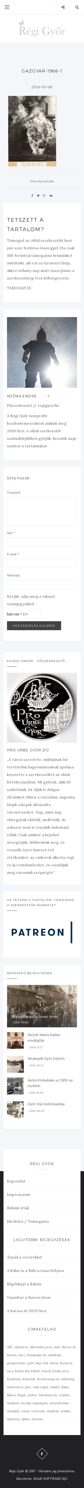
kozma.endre (22, 396)
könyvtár (28, 1379)
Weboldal (13, 575)
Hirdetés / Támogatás (28, 1221)
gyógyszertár (16, 1363)
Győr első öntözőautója (46, 1104)
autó (57, 1347)
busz (21, 1355)
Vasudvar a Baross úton (28, 1297)
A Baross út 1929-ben (26, 1310)
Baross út (69, 1347)
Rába (64, 1387)
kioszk (46, 1371)
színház (64, 1395)
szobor (32, 1395)
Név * (11, 533)
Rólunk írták (18, 1208)
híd (45, 1363)
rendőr (55, 1387)
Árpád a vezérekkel (24, 1257)
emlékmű (54, 1355)
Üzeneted (13, 493)
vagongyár (40, 1403)
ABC (10, 1347)
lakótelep (67, 1379)
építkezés (13, 1419)
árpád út (53, 1411)
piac (28, 1387)
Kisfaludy (14, 1379)
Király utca (60, 1371)
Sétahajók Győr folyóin (46, 1058)
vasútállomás (59, 1403)
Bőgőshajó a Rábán (24, 1284)
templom (13, 1403)
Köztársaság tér (48, 1379)
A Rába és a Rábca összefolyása (35, 1270)
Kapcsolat (16, 1181)
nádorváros (15, 1387)
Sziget (21, 1395)
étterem (37, 1419)
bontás (12, 1355)
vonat (25, 1411)
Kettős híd (22, 1371)
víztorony (38, 1411)
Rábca (11, 1395)
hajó (39, 1363)
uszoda (26, 1403)
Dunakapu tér (36, 1355)
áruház (65, 1411)
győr (30, 1363)
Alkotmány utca (41, 1347)
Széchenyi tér (48, 1395)
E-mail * (13, 554)
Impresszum (18, 1194)
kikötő (35, 1371)
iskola (54, 1363)
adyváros (21, 1347)
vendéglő (13, 1411)
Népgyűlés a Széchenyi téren (35, 1016)
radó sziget (40, 1387)
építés (26, 1419)
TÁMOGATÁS (19, 288)
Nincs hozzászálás (42, 181)
